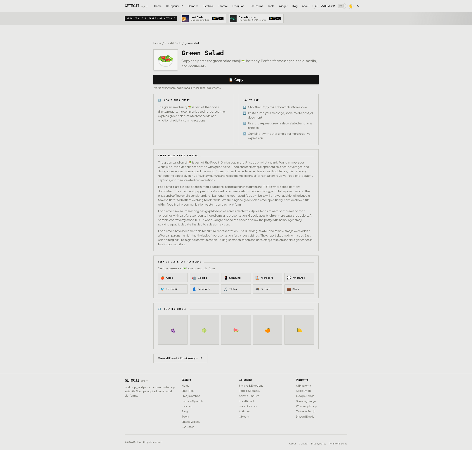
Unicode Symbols (192, 401)
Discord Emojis (305, 416)
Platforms (257, 6)
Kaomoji (223, 6)
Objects (244, 416)
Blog (295, 6)
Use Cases (188, 426)
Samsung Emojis (306, 401)
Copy (236, 79)
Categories (173, 6)
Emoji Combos (191, 395)
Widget (283, 6)
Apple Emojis (304, 390)
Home (158, 6)
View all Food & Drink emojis (178, 358)
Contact (303, 443)
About (306, 6)
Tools (271, 6)
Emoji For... (239, 6)
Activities (244, 411)
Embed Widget (191, 421)
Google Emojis (305, 395)
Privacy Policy (318, 443)
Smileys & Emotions (251, 385)
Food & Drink (173, 43)
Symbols (208, 6)
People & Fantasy (249, 390)
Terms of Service (338, 443)
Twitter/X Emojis (306, 411)
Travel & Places (248, 406)
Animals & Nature (249, 395)
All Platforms (304, 385)
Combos (193, 6)
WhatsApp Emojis (306, 406)
